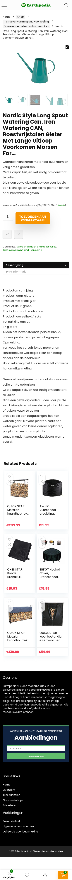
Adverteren (10, 805)
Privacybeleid (11, 821)
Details (61, 205)
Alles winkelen (11, 795)
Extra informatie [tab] (16, 271)
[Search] (66, 5)
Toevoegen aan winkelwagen (32, 218)
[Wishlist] (27, 875)
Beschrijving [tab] (14, 265)
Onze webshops (13, 800)
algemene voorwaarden (18, 826)
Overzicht (9, 790)
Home (7, 17)
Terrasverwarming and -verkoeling (26, 21)
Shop (20, 17)
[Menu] (4, 5)
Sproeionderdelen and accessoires (26, 26)
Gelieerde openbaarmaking (20, 831)
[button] (67, 47)
